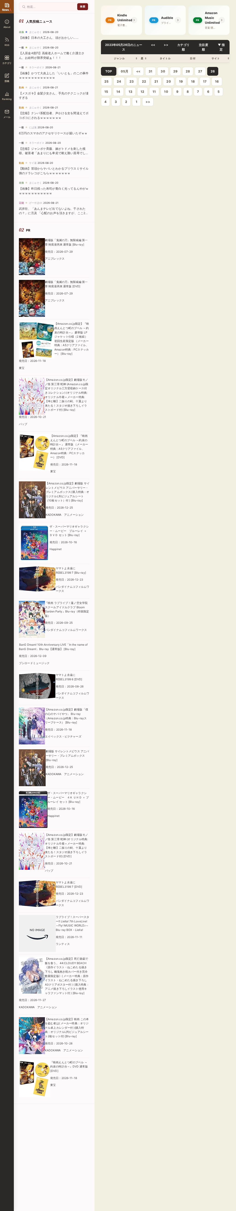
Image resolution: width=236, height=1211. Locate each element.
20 (168, 81)
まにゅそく (35, 32)
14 (118, 91)
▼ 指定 (221, 47)
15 (106, 91)
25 (106, 81)
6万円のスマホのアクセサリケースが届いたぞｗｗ (53, 133)
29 (175, 71)
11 (154, 91)
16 (217, 81)
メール (7, 117)
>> (166, 45)
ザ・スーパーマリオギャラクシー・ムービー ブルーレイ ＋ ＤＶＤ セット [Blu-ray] (69, 531)
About (6, 27)
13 (130, 91)
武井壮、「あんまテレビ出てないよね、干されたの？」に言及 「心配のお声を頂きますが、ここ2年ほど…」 (53, 213)
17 (204, 81)
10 (166, 91)
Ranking (7, 99)
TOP (108, 71)
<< (153, 45)
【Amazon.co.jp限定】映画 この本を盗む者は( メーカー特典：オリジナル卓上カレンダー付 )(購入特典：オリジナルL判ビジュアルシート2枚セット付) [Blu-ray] (67, 1027)
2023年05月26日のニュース (123, 47)
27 (200, 71)
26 (213, 71)
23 (132, 81)
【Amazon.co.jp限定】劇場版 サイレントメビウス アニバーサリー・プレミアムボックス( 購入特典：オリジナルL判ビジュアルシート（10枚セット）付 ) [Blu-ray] (67, 492)
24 (119, 81)
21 (156, 81)
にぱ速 (33, 127)
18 (193, 81)
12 (142, 91)
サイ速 (33, 163)
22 (144, 81)
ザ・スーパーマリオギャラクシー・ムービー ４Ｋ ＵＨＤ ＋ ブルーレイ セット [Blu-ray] (68, 797)
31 (150, 71)
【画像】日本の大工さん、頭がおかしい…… (49, 37)
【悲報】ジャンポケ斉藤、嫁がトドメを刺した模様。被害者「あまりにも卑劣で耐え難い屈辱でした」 (52, 153)
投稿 (7, 81)
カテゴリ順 (183, 47)
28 (188, 71)
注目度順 (203, 47)
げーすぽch (35, 202)
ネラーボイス (36, 67)
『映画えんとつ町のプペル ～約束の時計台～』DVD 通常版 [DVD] (69, 1067)
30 (163, 71)
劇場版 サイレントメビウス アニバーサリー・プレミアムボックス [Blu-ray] (67, 755)
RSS (7, 45)
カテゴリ (7, 63)
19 (181, 81)
